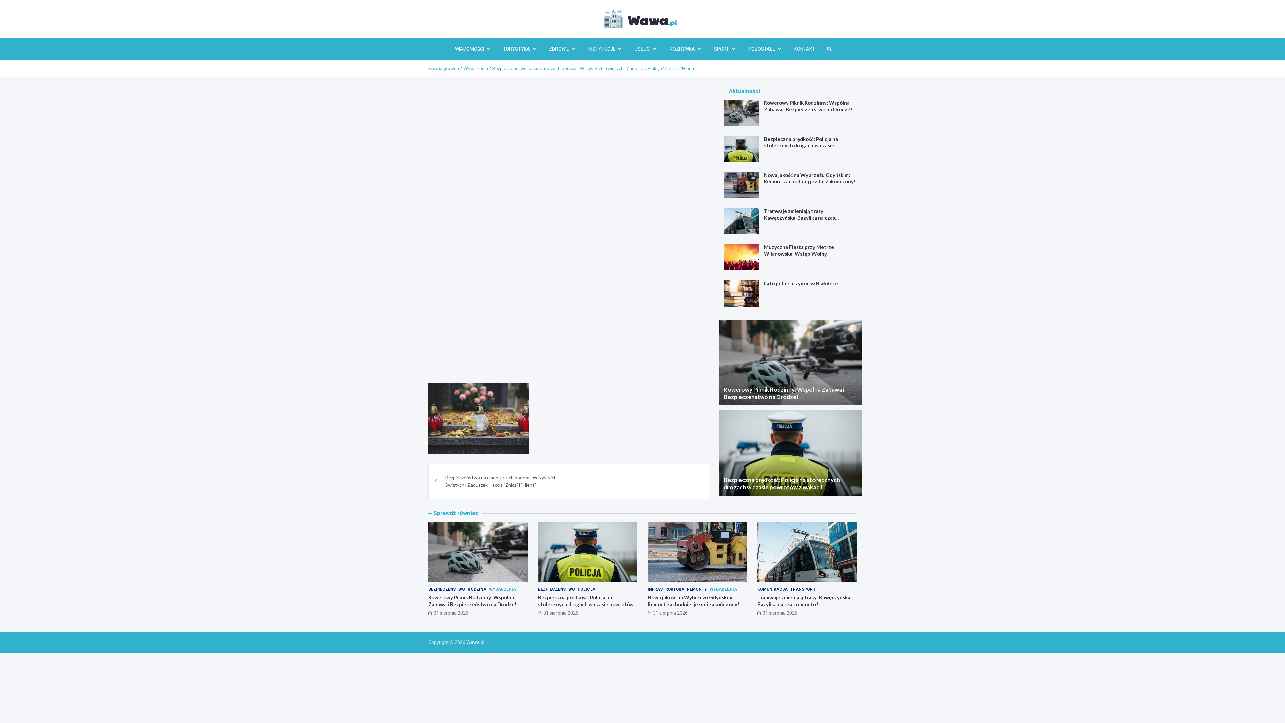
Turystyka (516, 49)
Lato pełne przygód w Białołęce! (802, 283)
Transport (803, 589)
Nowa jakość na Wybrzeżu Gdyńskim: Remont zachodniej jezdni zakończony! (810, 178)
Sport (721, 49)
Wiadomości (469, 49)
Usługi (643, 49)
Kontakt (804, 49)
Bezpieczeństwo (446, 589)
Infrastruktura (666, 589)
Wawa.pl (475, 642)
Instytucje (602, 49)
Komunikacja (772, 589)
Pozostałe (761, 49)
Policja (586, 589)
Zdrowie (559, 49)
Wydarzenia (502, 589)
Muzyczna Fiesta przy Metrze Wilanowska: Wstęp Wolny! (799, 250)
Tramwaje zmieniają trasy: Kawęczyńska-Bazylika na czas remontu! (799, 217)
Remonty (697, 589)
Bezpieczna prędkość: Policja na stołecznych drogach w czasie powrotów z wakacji (801, 145)
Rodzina (477, 589)
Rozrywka (682, 49)
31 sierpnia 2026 (451, 613)
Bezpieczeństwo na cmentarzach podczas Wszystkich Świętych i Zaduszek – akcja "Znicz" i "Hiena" (501, 481)
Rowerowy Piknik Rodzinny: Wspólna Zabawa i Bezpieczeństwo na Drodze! (808, 106)
